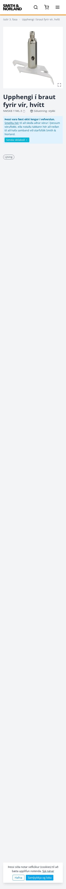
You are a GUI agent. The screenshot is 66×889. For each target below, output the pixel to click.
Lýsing (8, 157)
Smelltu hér (12, 123)
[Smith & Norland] (12, 7)
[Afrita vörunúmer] (24, 111)
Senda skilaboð (15, 140)
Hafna (18, 877)
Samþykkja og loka (40, 877)
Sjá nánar (48, 871)
